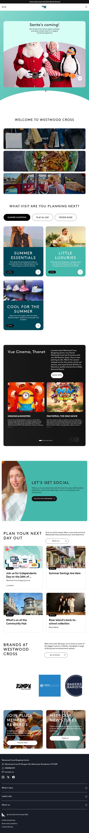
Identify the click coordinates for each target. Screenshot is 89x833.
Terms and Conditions (9, 824)
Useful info (7, 797)
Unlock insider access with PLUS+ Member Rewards (44, 1)
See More (10, 427)
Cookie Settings (7, 827)
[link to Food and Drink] (44, 161)
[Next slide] (77, 439)
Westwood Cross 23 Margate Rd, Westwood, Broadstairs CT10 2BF (31, 764)
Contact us (9, 772)
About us (6, 805)
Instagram (36, 492)
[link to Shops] (44, 138)
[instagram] (3, 777)
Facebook (71, 490)
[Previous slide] (71, 439)
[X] (8, 777)
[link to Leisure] (44, 183)
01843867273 (10, 768)
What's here (7, 788)
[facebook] (13, 777)
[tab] (16, 217)
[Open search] (86, 7)
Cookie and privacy (8, 820)
